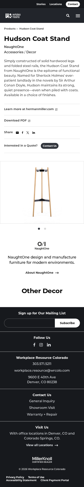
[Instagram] (41, 345)
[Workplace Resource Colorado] (13, 16)
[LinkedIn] (49, 345)
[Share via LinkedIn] (33, 132)
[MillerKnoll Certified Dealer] (42, 460)
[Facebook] (34, 345)
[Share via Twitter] (27, 132)
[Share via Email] (17, 133)
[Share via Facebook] (22, 132)
